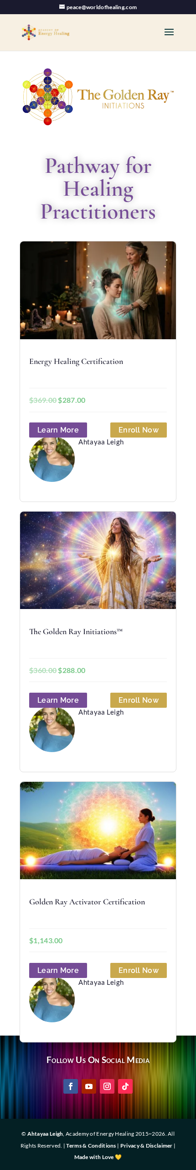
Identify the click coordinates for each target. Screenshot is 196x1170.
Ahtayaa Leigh (45, 1133)
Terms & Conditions (91, 1145)
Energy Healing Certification (76, 361)
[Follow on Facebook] (70, 1086)
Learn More (58, 430)
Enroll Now (139, 430)
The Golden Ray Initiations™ (76, 631)
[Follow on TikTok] (125, 1086)
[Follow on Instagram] (107, 1086)
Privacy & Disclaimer (146, 1145)
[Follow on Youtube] (89, 1086)
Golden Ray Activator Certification (87, 902)
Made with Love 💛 (98, 1157)
